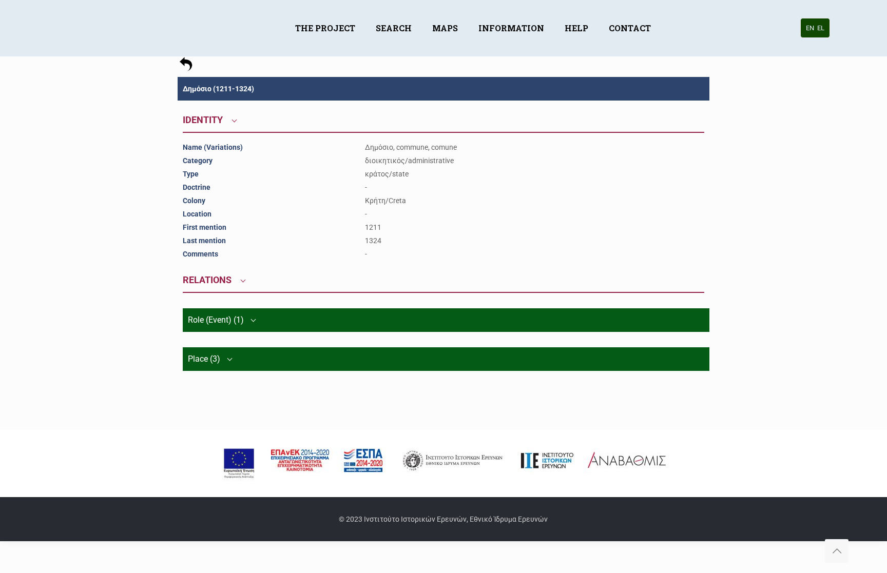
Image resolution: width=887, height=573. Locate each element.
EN (810, 28)
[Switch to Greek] (671, 13)
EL (820, 28)
